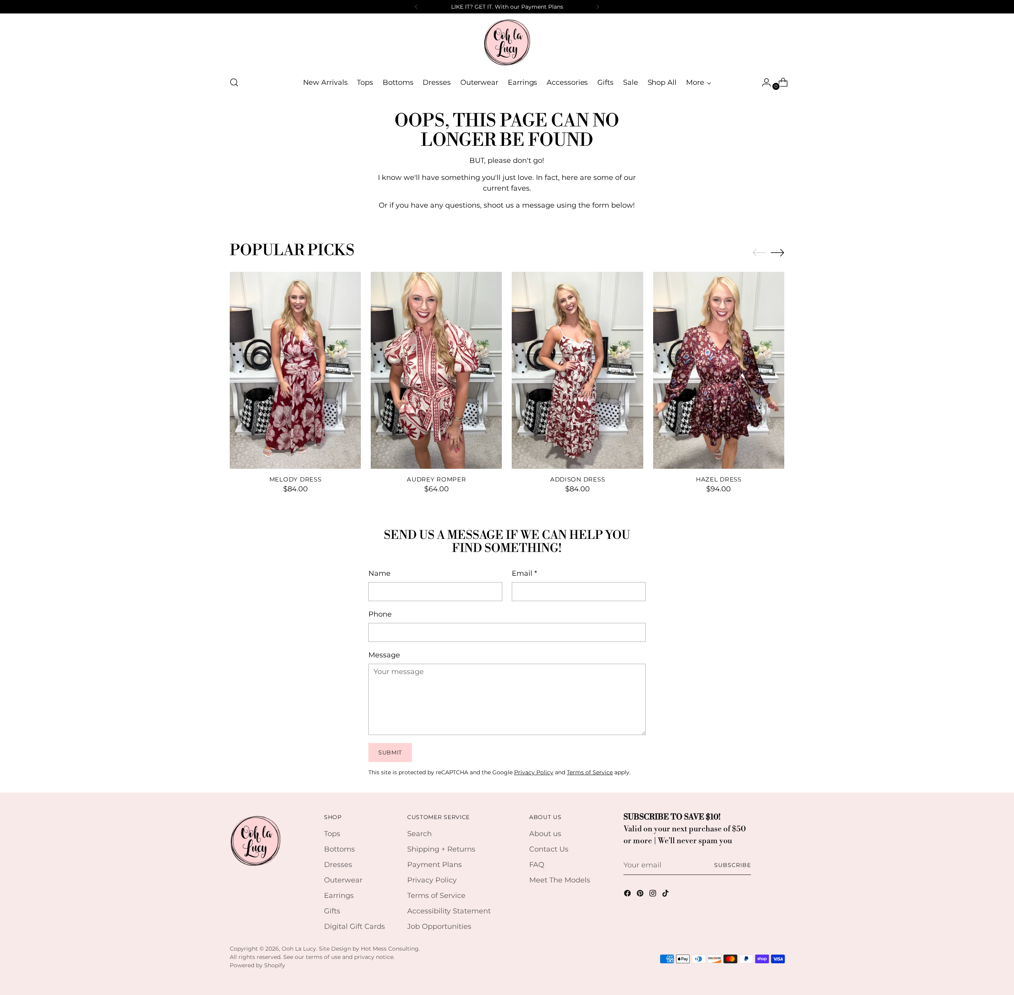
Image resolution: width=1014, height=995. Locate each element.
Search (419, 833)
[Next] (597, 6)
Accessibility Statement (449, 911)
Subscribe (732, 865)
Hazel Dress (718, 479)
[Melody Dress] (295, 370)
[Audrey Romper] (436, 370)
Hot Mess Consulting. (390, 948)
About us (545, 833)
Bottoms (339, 849)
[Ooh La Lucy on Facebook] (628, 894)
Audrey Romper (436, 479)
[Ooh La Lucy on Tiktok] (666, 894)
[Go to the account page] (763, 82)
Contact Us (548, 849)
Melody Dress (295, 479)
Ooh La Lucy (299, 948)
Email (524, 573)
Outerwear (343, 880)
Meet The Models (559, 880)
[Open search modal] (234, 82)
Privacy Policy (533, 772)
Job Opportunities (439, 926)
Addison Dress (577, 479)
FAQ (536, 864)
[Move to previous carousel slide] (759, 253)
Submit (390, 752)
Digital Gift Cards (354, 926)
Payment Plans (434, 864)
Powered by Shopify (257, 965)
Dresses (338, 864)
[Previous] (416, 6)
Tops (332, 833)
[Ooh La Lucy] (507, 42)
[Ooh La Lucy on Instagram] (653, 894)
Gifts (332, 911)
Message (384, 655)
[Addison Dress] (577, 370)
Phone (380, 614)
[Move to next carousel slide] (777, 252)
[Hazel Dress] (718, 370)
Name (379, 573)
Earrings (339, 895)
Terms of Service (590, 772)
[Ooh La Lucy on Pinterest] (641, 894)
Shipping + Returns (441, 849)
